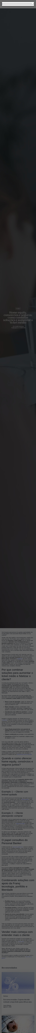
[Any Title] (18, 3)
